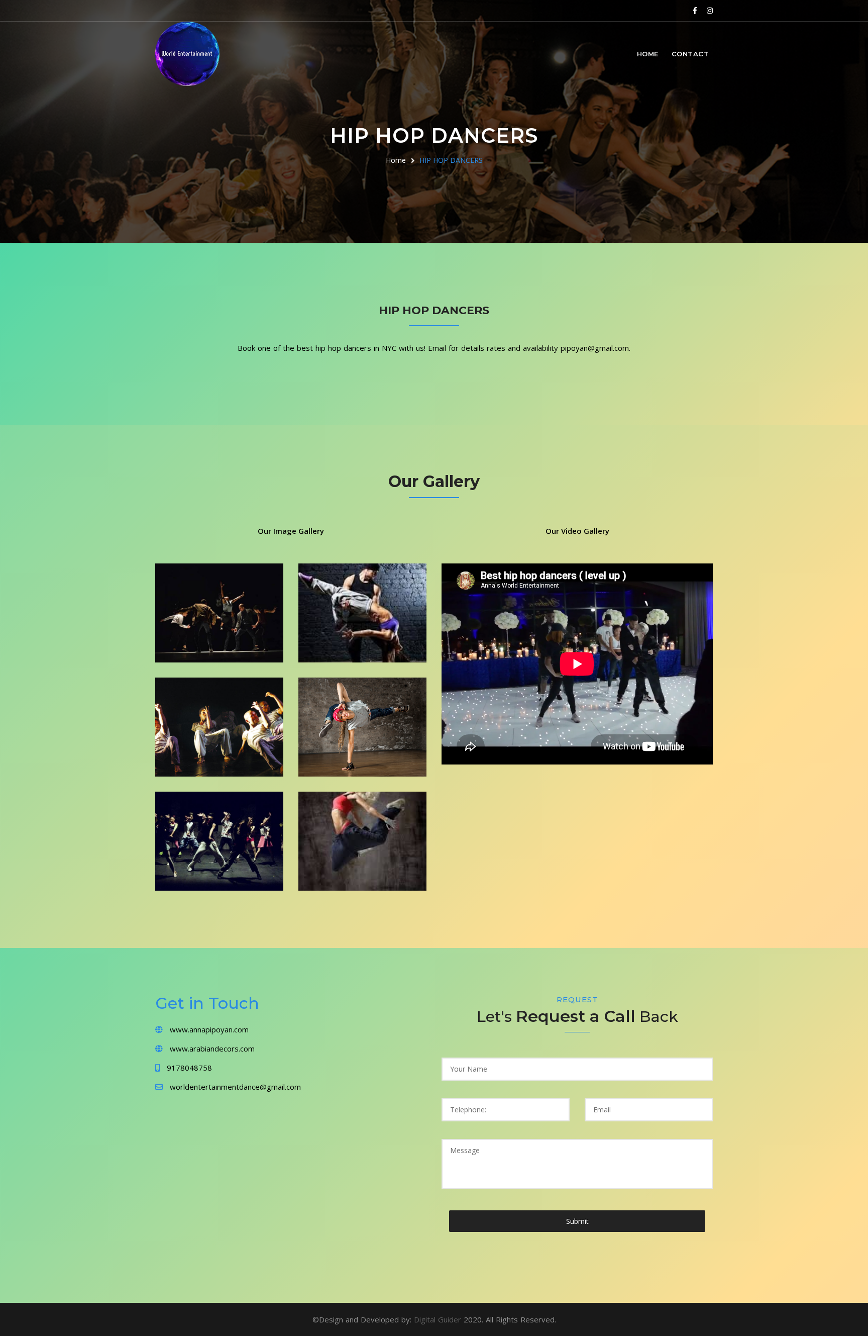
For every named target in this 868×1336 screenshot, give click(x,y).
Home (648, 54)
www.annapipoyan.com (209, 1029)
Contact (690, 54)
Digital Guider (439, 1319)
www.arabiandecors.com (212, 1048)
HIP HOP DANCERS (451, 160)
